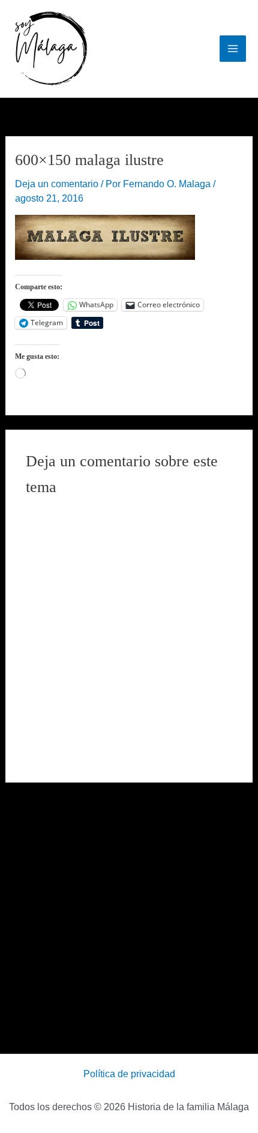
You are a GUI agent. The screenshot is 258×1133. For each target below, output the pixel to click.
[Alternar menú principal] (233, 48)
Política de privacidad (129, 1074)
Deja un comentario (56, 184)
